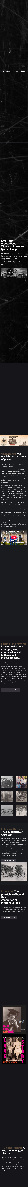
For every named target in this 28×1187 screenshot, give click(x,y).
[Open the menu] (3, 71)
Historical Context (8, 860)
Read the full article (8, 917)
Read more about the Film (10, 690)
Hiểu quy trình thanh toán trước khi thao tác (14, 1180)
